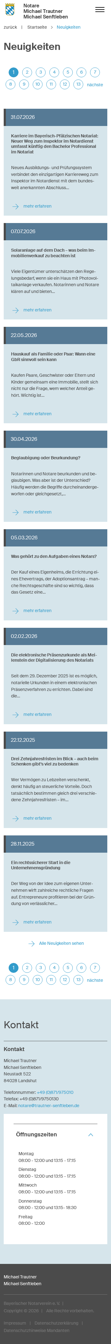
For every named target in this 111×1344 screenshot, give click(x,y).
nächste (95, 84)
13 (78, 84)
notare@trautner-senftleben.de (48, 1105)
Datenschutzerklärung (56, 1323)
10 (37, 84)
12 (65, 84)
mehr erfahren (37, 206)
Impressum (15, 1323)
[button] (55, 1135)
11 (51, 84)
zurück (13, 27)
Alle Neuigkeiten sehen (61, 943)
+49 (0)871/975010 (55, 1092)
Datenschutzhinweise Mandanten (36, 1330)
